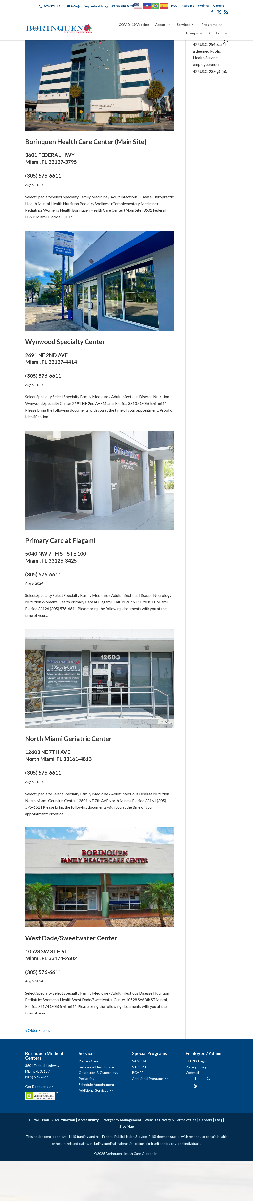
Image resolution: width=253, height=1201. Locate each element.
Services (183, 25)
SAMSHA (139, 1061)
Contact (216, 33)
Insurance (187, 5)
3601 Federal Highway (42, 1065)
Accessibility (88, 1120)
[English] (138, 5)
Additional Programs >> (150, 1078)
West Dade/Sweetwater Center (71, 954)
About (160, 25)
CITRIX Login (196, 1061)
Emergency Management (121, 1120)
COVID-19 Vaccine (134, 25)
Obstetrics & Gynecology (98, 1072)
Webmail (204, 5)
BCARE (138, 1072)
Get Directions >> (39, 1086)
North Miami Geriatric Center (68, 755)
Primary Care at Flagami (60, 556)
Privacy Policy (196, 1067)
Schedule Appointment (96, 1084)
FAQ (174, 5)
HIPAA (34, 1120)
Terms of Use (185, 1120)
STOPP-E (139, 1067)
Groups (192, 33)
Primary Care (88, 1061)
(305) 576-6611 (37, 1077)
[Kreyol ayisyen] (147, 5)
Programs (209, 25)
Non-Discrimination (58, 1120)
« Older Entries (37, 1030)
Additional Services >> (96, 1090)
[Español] (164, 5)
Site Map (126, 1126)
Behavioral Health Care (96, 1067)
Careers (218, 5)
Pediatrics (86, 1078)
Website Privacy (157, 1120)
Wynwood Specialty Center (65, 358)
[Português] (155, 5)
